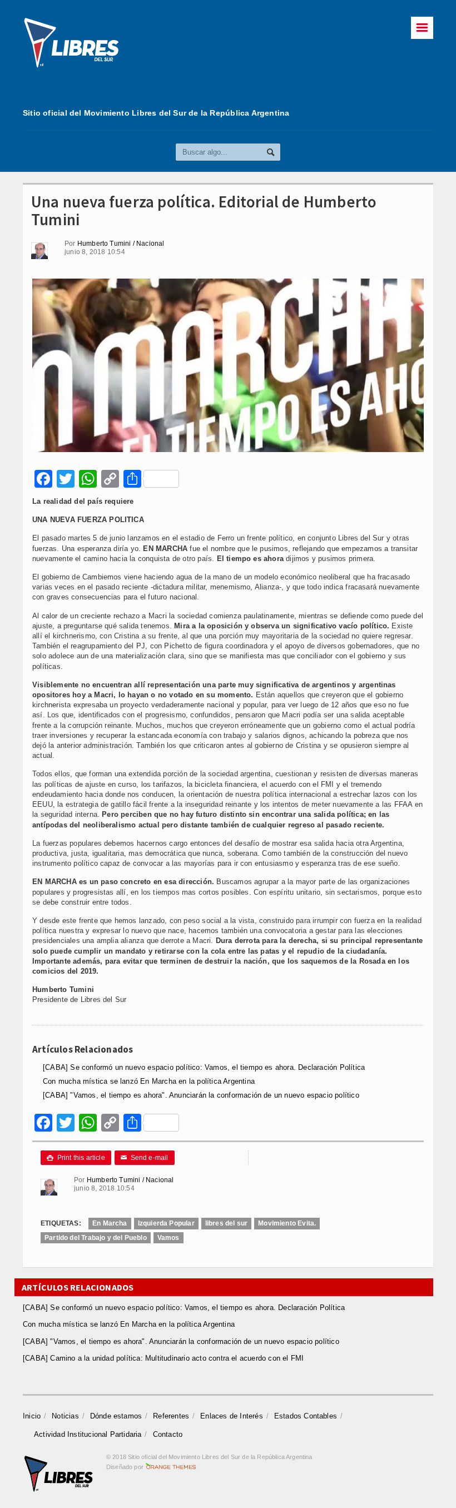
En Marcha (109, 1223)
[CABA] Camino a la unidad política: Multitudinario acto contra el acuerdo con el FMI (163, 1358)
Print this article (76, 1158)
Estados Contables (305, 1416)
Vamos (168, 1238)
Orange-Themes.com (171, 1467)
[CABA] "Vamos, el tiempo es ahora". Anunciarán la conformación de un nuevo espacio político (201, 1095)
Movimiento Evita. (287, 1223)
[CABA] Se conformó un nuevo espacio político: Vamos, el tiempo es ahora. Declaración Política (204, 1067)
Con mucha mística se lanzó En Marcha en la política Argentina (149, 1081)
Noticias (65, 1416)
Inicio (32, 1416)
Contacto (168, 1434)
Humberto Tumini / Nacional (121, 243)
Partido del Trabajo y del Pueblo (95, 1238)
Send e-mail (144, 1158)
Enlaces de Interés (231, 1416)
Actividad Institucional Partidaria (88, 1434)
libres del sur (226, 1223)
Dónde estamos (116, 1416)
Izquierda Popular (166, 1223)
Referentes (171, 1416)
